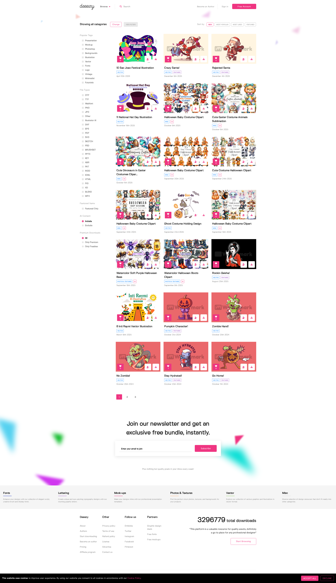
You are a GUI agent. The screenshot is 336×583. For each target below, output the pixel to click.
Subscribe (206, 448)
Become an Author (205, 7)
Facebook (129, 542)
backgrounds (90, 53)
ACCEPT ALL (309, 578)
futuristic (89, 83)
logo (87, 70)
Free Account (244, 7)
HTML (87, 179)
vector (87, 62)
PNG (86, 108)
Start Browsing (243, 541)
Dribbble (129, 526)
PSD (86, 146)
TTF (86, 99)
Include (88, 221)
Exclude (88, 226)
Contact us (107, 552)
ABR (86, 162)
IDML (87, 175)
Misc (167, 121)
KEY (86, 158)
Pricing (83, 547)
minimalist (89, 78)
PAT (86, 167)
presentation (90, 41)
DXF (86, 125)
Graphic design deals (154, 527)
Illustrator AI (90, 120)
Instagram (129, 536)
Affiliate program (88, 552)
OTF (86, 95)
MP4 (87, 196)
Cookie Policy (134, 578)
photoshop (89, 49)
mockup (88, 45)
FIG (86, 183)
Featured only (91, 209)
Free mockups (153, 540)
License (105, 542)
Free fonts (152, 534)
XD (86, 188)
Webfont (88, 104)
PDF (86, 133)
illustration (89, 57)
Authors (83, 531)
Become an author (88, 542)
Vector (120, 72)
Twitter (128, 531)
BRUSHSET (90, 150)
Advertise (106, 547)
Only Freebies (91, 247)
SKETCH (88, 141)
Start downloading (88, 536)
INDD (87, 171)
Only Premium (91, 242)
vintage (88, 74)
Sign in (225, 7)
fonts (87, 66)
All (85, 238)
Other (87, 116)
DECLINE (327, 578)
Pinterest (129, 547)
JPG (86, 112)
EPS (86, 129)
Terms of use (108, 531)
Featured (177, 72)
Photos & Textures (124, 281)
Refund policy (108, 536)
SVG (86, 137)
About (82, 526)
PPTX (87, 154)
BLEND (88, 192)
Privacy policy (108, 526)
